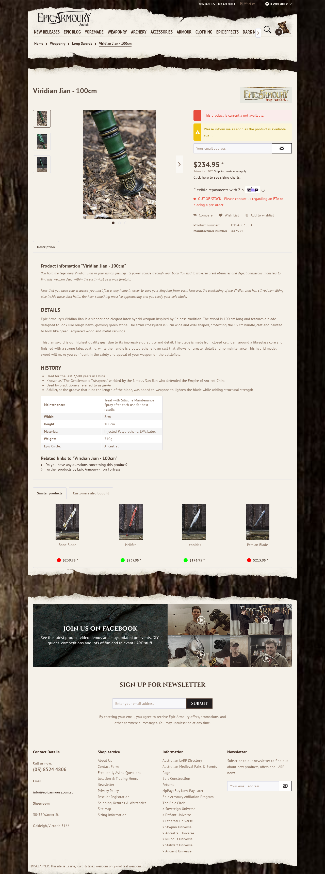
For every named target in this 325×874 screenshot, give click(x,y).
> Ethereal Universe (177, 821)
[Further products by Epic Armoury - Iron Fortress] (266, 96)
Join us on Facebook (100, 629)
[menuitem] (225, 4)
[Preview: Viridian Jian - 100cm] (42, 119)
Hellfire (130, 544)
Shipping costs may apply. (230, 171)
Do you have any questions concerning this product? (85, 464)
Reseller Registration (113, 796)
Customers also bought (91, 493)
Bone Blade (67, 544)
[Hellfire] (131, 522)
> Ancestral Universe (178, 833)
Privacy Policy (108, 790)
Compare (205, 215)
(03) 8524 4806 (50, 769)
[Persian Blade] (258, 522)
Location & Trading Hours (118, 778)
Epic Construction (176, 778)
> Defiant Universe (176, 815)
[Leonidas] (194, 522)
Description (46, 247)
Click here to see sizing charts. (216, 177)
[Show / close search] (267, 30)
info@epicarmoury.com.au (53, 792)
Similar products (49, 493)
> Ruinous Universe (177, 839)
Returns (168, 784)
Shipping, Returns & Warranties (122, 803)
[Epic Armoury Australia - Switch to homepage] (63, 18)
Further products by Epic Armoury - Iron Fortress (82, 469)
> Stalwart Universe (177, 845)
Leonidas (194, 544)
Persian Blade (257, 544)
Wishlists (249, 4)
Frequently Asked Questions (119, 772)
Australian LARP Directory (182, 760)
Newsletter (106, 784)
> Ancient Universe (176, 851)
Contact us (207, 4)
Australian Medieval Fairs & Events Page (189, 769)
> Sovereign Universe (178, 808)
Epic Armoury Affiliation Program (188, 796)
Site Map (104, 808)
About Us (105, 760)
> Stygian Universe (176, 827)
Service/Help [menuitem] (278, 4)
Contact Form (108, 766)
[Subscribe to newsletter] (285, 786)
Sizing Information (112, 815)
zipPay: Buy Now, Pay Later (182, 790)
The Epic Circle (174, 803)
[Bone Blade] (67, 522)
